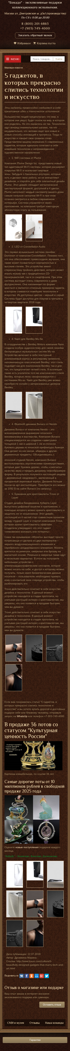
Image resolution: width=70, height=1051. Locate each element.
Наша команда (54, 1022)
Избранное (24, 43)
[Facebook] (26, 976)
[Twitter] (47, 976)
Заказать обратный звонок (35, 35)
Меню (15, 59)
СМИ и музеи (15, 1022)
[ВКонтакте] (21, 976)
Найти (58, 59)
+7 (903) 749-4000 (35, 28)
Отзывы (34, 1022)
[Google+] (41, 976)
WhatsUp (22, 716)
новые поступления (27, 847)
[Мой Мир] (36, 976)
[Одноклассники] (31, 976)
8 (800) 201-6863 (35, 23)
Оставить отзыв (52, 1004)
